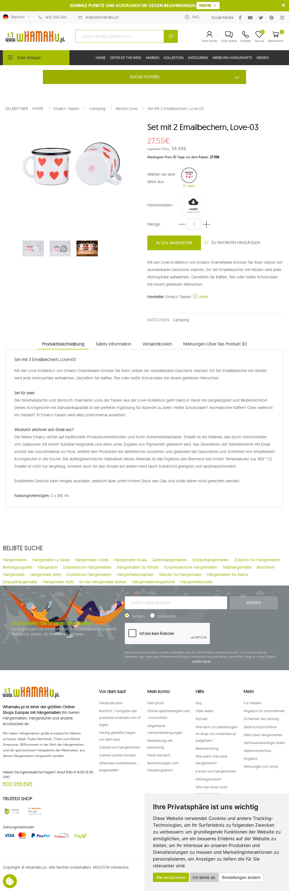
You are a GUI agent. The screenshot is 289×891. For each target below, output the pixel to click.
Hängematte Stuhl (58, 581)
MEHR (205, 5)
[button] (209, 36)
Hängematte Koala (130, 559)
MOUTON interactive (111, 867)
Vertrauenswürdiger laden (264, 742)
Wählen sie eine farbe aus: (161, 178)
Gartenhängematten (169, 559)
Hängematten (15, 559)
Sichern (138, 616)
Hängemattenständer (135, 574)
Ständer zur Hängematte (180, 574)
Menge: (154, 224)
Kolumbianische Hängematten (190, 567)
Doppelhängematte (20, 581)
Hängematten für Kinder (138, 567)
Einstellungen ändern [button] (241, 877)
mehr (203, 296)
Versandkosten (110, 703)
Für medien (252, 703)
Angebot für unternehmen (264, 711)
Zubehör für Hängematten (257, 559)
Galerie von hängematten (119, 747)
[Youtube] (251, 18)
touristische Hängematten (89, 574)
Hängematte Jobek (92, 559)
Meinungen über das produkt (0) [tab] (215, 344)
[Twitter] (262, 18)
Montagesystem (208, 779)
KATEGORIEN (198, 57)
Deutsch (16, 16)
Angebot (251, 758)
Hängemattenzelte (196, 581)
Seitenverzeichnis (257, 750)
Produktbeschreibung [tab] (63, 344)
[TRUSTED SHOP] (12, 811)
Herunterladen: (160, 205)
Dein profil (155, 703)
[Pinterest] (273, 18)
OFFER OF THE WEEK (125, 57)
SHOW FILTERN (144, 77)
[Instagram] (283, 18)
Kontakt (202, 718)
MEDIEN (262, 57)
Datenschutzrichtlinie (260, 727)
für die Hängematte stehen (102, 581)
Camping (181, 319)
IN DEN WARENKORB (174, 242)
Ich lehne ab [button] (204, 877)
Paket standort (158, 755)
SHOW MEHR (201, 662)
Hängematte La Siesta (51, 559)
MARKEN (152, 57)
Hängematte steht (45, 574)
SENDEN (253, 602)
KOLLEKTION (173, 57)
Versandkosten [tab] (157, 344)
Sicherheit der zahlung (261, 718)
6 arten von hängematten (216, 771)
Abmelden (166, 616)
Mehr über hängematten (263, 734)
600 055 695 (56, 17)
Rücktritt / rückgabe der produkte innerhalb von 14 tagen (120, 718)
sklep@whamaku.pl (102, 17)
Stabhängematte (237, 567)
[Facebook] (241, 18)
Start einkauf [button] (29, 57)
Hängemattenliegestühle (153, 581)
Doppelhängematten (210, 559)
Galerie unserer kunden (117, 755)
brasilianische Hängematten (87, 567)
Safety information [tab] (113, 344)
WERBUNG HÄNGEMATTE (232, 57)
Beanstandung (207, 748)
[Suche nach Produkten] (171, 36)
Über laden (204, 711)
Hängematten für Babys (227, 574)
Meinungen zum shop (261, 766)
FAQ (195, 16)
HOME (101, 57)
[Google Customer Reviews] (36, 811)
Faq (199, 703)
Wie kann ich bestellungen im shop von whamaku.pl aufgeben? (216, 734)
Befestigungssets (17, 567)
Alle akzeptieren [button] (171, 877)
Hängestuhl (48, 567)
